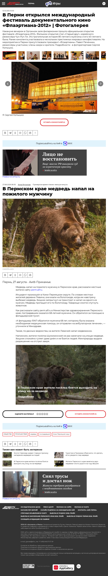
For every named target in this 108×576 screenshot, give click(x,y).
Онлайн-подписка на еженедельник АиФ (58, 510)
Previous (7, 84)
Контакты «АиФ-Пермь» (87, 510)
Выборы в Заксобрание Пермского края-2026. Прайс (42, 516)
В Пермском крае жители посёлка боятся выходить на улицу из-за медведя (57, 389)
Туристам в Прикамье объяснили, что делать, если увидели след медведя (84, 454)
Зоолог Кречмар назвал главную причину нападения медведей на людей (31, 454)
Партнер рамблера (43, 566)
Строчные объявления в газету (34, 513)
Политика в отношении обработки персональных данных (41, 547)
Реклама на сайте (64, 507)
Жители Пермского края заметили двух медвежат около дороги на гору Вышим (82, 462)
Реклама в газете (81, 507)
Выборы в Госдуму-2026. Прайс (62, 513)
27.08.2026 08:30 (9, 185)
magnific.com (8, 269)
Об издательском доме (30, 507)
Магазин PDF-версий (29, 510)
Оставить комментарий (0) (54, 122)
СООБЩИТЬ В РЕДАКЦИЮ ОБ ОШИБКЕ (35, 519)
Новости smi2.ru (11, 176)
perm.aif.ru (36, 290)
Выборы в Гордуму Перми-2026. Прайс (82, 516)
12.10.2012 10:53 (8, 11)
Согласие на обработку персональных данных (37, 545)
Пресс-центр (48, 507)
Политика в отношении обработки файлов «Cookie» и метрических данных (47, 549)
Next (100, 84)
